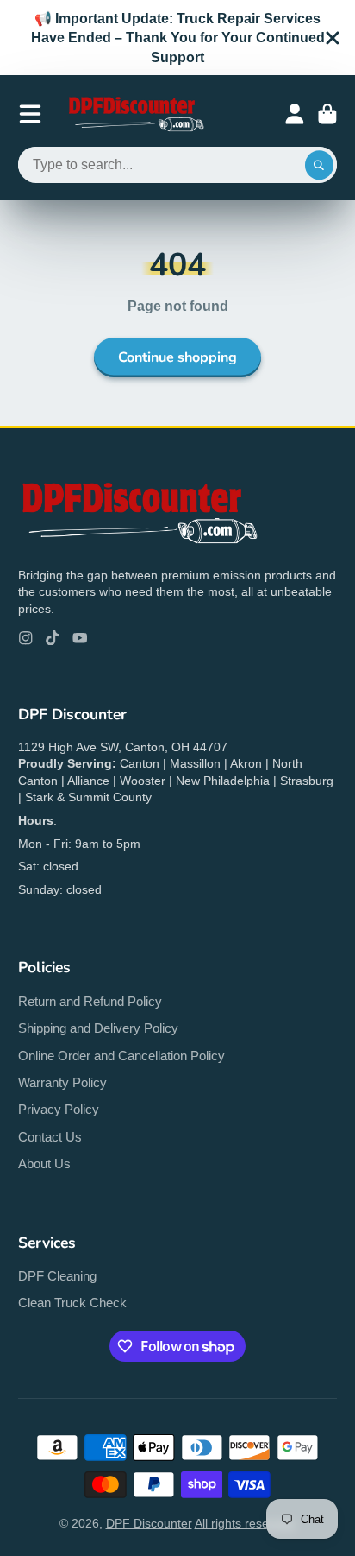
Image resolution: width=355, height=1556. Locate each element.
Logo (135, 114)
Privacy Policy (58, 1109)
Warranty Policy (62, 1082)
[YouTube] (80, 638)
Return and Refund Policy (90, 1001)
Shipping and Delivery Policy (98, 1028)
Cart (327, 114)
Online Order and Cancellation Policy (121, 1055)
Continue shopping (177, 357)
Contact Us (50, 1136)
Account (294, 114)
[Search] (319, 165)
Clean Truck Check (72, 1302)
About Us (44, 1163)
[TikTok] (52, 638)
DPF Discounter (149, 1523)
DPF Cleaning (57, 1275)
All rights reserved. (245, 1523)
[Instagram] (26, 638)
